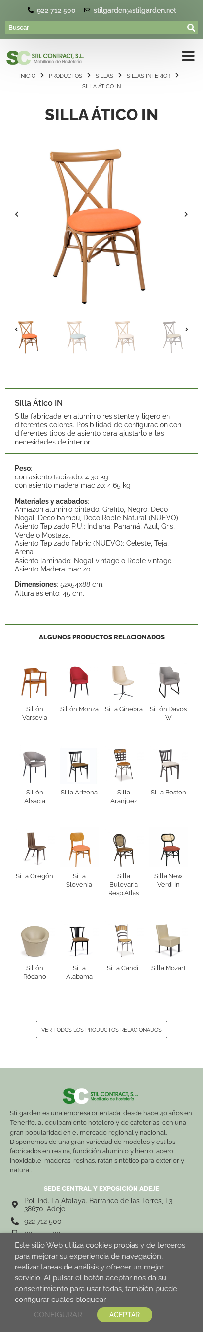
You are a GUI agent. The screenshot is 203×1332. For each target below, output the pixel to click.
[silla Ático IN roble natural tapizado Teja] (101, 214)
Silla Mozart (168, 968)
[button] (17, 214)
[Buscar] (95, 27)
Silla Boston (168, 792)
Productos (65, 75)
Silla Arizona (79, 792)
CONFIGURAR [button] (58, 1314)
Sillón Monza (79, 709)
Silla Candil (123, 968)
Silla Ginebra (124, 709)
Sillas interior (148, 75)
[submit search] (191, 27)
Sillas (104, 75)
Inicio (27, 75)
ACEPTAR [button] (124, 1315)
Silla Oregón (34, 876)
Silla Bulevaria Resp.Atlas (123, 884)
